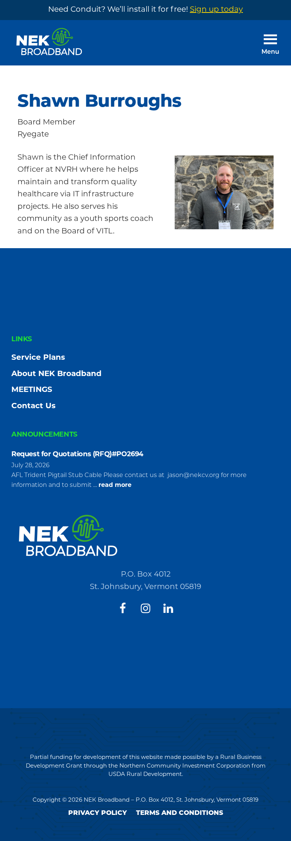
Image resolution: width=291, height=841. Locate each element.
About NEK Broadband (56, 374)
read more (115, 486)
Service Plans (38, 358)
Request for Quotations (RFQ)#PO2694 (78, 454)
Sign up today (216, 10)
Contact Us (33, 406)
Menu (270, 52)
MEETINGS (31, 390)
